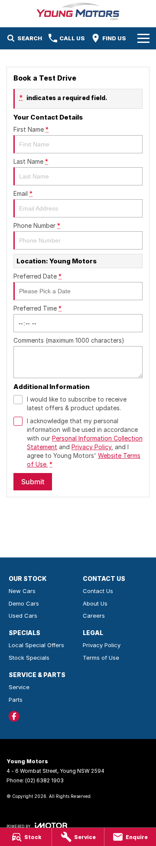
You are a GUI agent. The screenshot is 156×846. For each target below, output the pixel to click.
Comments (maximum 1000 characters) (68, 340)
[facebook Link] (14, 716)
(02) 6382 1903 (44, 780)
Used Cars (23, 615)
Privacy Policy (91, 447)
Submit (32, 481)
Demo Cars (24, 603)
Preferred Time (37, 308)
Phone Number (36, 225)
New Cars (22, 590)
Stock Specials (29, 657)
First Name (31, 129)
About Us (95, 603)
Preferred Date (37, 276)
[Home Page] (78, 11)
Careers (94, 615)
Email (22, 193)
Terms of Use (101, 657)
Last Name (30, 161)
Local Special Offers (36, 645)
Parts (16, 699)
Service (19, 687)
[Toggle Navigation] (143, 38)
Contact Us (98, 590)
